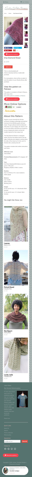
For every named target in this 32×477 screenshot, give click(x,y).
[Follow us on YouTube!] (15, 449)
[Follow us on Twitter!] (9, 449)
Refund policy (7, 435)
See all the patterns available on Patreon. (15, 95)
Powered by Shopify (15, 464)
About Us (6, 428)
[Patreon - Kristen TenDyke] (12, 55)
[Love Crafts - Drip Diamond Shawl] (10, 111)
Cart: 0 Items (25, 2)
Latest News (7, 385)
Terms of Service (8, 432)
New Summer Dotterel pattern (12, 388)
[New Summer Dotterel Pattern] (22, 407)
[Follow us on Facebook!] (5, 449)
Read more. (7, 418)
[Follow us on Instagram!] (12, 449)
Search (6, 430)
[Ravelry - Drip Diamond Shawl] (8, 107)
